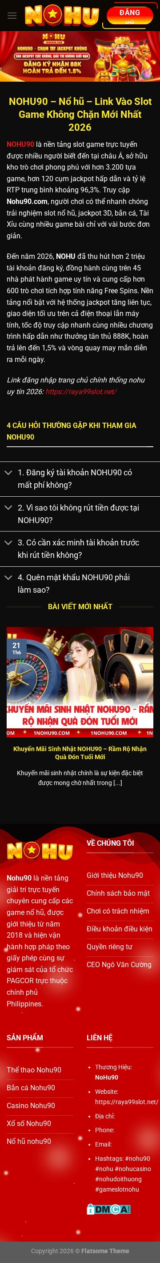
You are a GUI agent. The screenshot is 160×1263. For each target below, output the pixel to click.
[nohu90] (62, 15)
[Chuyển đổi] (8, 473)
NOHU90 (20, 144)
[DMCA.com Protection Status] (109, 1209)
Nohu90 (19, 878)
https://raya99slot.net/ (80, 391)
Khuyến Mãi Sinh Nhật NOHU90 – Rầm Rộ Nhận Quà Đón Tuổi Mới (80, 752)
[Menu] (12, 15)
